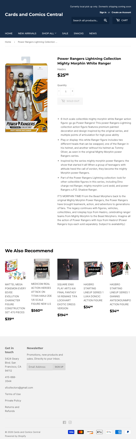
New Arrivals (27, 33)
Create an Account (121, 12)
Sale (65, 33)
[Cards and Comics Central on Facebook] (64, 422)
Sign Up (59, 367)
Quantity (62, 85)
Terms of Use (13, 394)
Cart (124, 20)
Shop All (48, 33)
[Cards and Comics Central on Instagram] (70, 422)
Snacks (79, 33)
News (93, 33)
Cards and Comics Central (34, 14)
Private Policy (13, 400)
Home (8, 33)
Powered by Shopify (15, 436)
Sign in (103, 12)
